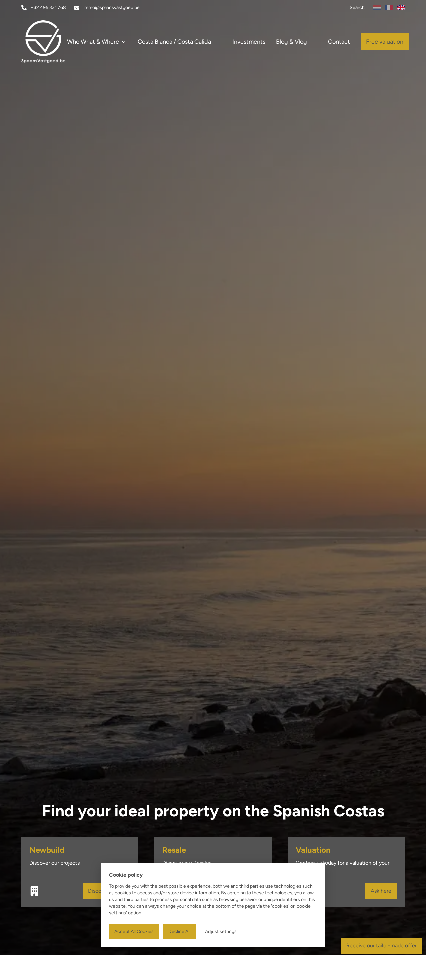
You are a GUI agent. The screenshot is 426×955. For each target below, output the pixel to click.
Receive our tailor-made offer (381, 945)
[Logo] (53, 41)
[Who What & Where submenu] (123, 42)
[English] (401, 7)
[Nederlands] (377, 7)
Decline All (179, 931)
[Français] (389, 7)
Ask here (381, 891)
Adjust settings (221, 931)
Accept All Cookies (134, 931)
